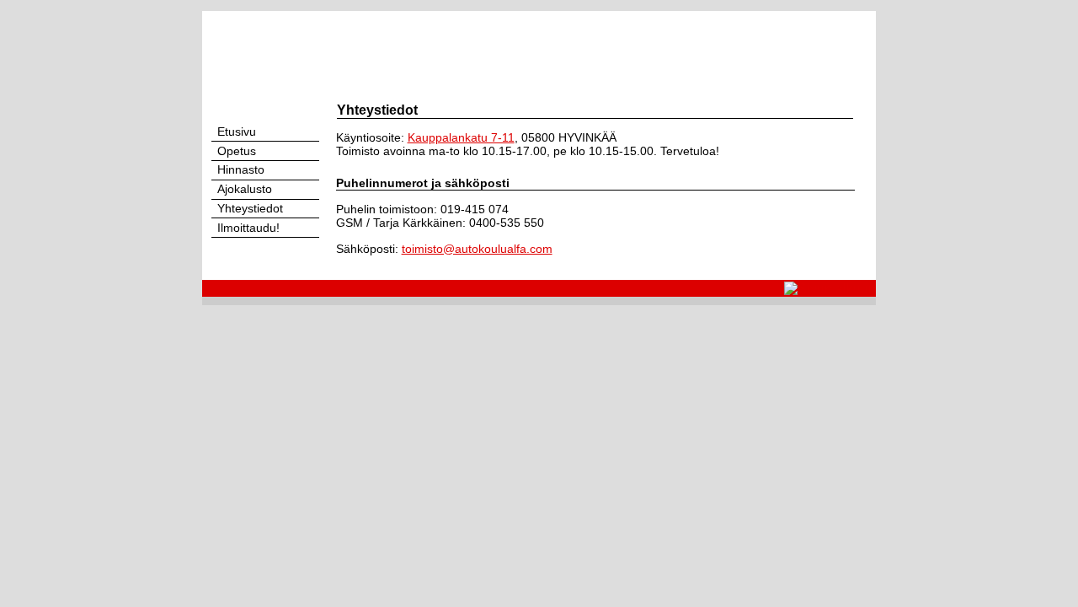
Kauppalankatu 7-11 (461, 137)
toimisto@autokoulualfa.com (477, 248)
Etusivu (235, 132)
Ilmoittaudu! (247, 228)
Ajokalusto (243, 189)
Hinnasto (239, 170)
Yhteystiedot (248, 208)
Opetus (235, 151)
